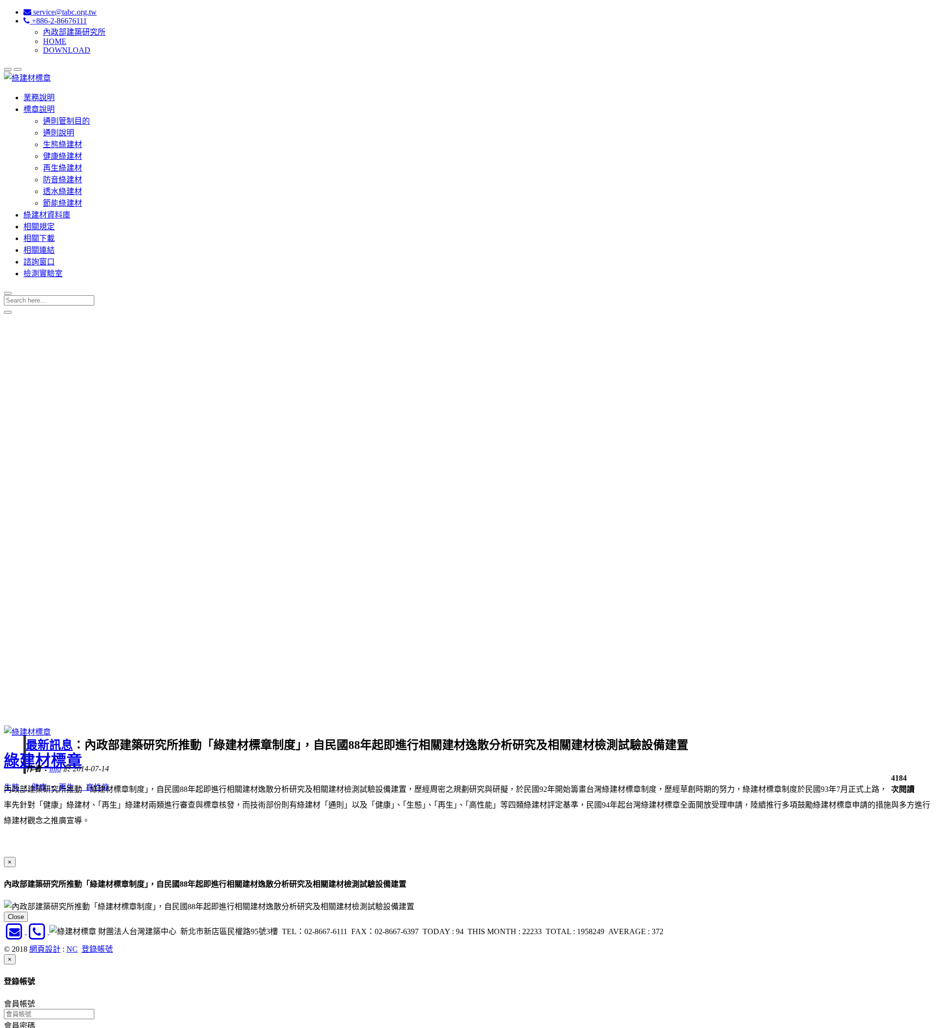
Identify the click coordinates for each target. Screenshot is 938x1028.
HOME (54, 41)
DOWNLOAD (66, 50)
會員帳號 (19, 1004)
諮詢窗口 (39, 262)
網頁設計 (45, 949)
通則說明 (58, 133)
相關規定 (39, 226)
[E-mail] (15, 931)
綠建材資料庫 (46, 215)
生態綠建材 (62, 144)
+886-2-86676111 (58, 21)
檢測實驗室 (43, 273)
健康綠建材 (62, 156)
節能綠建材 (62, 203)
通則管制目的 (66, 121)
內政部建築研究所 (74, 32)
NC (72, 949)
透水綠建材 (62, 191)
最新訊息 (49, 745)
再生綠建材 (62, 168)
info (55, 769)
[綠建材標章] (27, 78)
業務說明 (39, 97)
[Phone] (38, 931)
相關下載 (39, 238)
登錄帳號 (97, 949)
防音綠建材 (62, 179)
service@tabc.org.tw (64, 12)
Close (16, 916)
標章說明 (39, 109)
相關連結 (39, 250)
